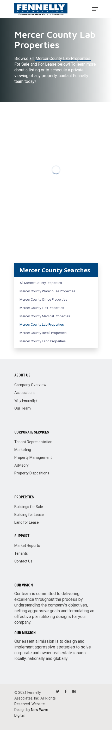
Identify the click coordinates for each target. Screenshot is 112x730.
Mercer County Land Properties (43, 341)
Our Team (22, 408)
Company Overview (30, 385)
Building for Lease (29, 514)
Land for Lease (26, 522)
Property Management (33, 457)
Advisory (21, 465)
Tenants (21, 553)
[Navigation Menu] (95, 9)
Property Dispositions (31, 473)
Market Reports (27, 545)
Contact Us (23, 561)
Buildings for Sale (28, 507)
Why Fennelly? (26, 400)
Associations (24, 393)
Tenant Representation (33, 442)
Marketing (22, 450)
